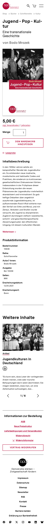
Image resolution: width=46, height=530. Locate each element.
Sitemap (23, 487)
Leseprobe (10, 153)
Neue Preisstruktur (23, 426)
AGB (23, 421)
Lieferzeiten (25, 125)
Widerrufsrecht (23, 436)
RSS (23, 497)
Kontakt (23, 501)
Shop (5, 14)
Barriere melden (23, 511)
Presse (23, 506)
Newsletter (23, 492)
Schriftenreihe (26, 14)
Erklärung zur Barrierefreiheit (23, 516)
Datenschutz (23, 483)
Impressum (23, 478)
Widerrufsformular (24, 440)
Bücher (13, 14)
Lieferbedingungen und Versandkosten (23, 431)
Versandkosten (11, 125)
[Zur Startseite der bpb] (11, 8)
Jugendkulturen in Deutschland (17, 361)
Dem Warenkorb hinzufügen (25, 143)
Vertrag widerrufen (23, 447)
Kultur (38, 14)
